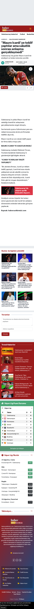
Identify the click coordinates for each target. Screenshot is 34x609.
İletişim (14, 592)
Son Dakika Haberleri (7, 584)
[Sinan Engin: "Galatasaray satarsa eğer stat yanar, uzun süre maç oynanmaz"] (25, 277)
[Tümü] (31, 511)
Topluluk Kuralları (27, 592)
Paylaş (5, 87)
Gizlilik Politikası (6, 592)
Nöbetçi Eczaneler (10, 568)
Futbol (22, 34)
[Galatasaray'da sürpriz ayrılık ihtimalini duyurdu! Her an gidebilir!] (9, 258)
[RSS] (20, 560)
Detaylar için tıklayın (17, 448)
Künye (19, 592)
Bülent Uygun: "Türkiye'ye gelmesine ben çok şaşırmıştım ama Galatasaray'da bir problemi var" (9, 285)
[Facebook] (13, 560)
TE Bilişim (21, 599)
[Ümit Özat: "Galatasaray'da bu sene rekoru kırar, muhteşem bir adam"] (9, 296)
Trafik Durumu (24, 572)
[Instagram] (17, 560)
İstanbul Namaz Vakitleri (8, 573)
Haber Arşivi (23, 583)
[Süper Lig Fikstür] (31, 455)
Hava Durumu (24, 568)
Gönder (5, 334)
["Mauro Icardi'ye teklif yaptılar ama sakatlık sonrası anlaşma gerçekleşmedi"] (17, 75)
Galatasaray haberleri (9, 34)
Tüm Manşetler (24, 577)
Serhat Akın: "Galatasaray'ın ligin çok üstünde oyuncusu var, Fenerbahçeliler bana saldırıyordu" (25, 266)
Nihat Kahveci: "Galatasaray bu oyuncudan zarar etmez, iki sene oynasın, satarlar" (23, 304)
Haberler (4, 39)
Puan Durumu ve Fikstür (8, 578)
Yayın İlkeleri (17, 594)
